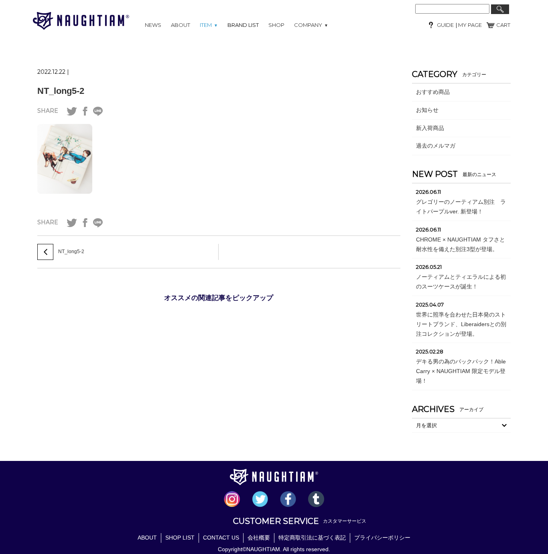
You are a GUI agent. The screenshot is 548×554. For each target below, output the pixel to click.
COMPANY (311, 25)
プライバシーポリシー (382, 537)
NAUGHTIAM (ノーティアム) (81, 21)
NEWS (153, 25)
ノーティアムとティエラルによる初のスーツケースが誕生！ (461, 282)
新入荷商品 (430, 128)
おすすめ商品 (433, 92)
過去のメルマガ (435, 145)
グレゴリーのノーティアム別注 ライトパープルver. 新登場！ (461, 207)
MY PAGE (469, 25)
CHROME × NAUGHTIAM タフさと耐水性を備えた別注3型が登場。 (460, 244)
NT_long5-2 (60, 91)
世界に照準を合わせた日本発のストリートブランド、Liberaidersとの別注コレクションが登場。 (461, 324)
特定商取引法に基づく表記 (312, 537)
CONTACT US (221, 537)
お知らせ (427, 110)
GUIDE (445, 25)
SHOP (276, 25)
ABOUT (180, 25)
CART (503, 25)
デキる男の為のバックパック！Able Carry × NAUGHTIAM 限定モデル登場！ (461, 371)
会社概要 (259, 537)
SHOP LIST (180, 537)
